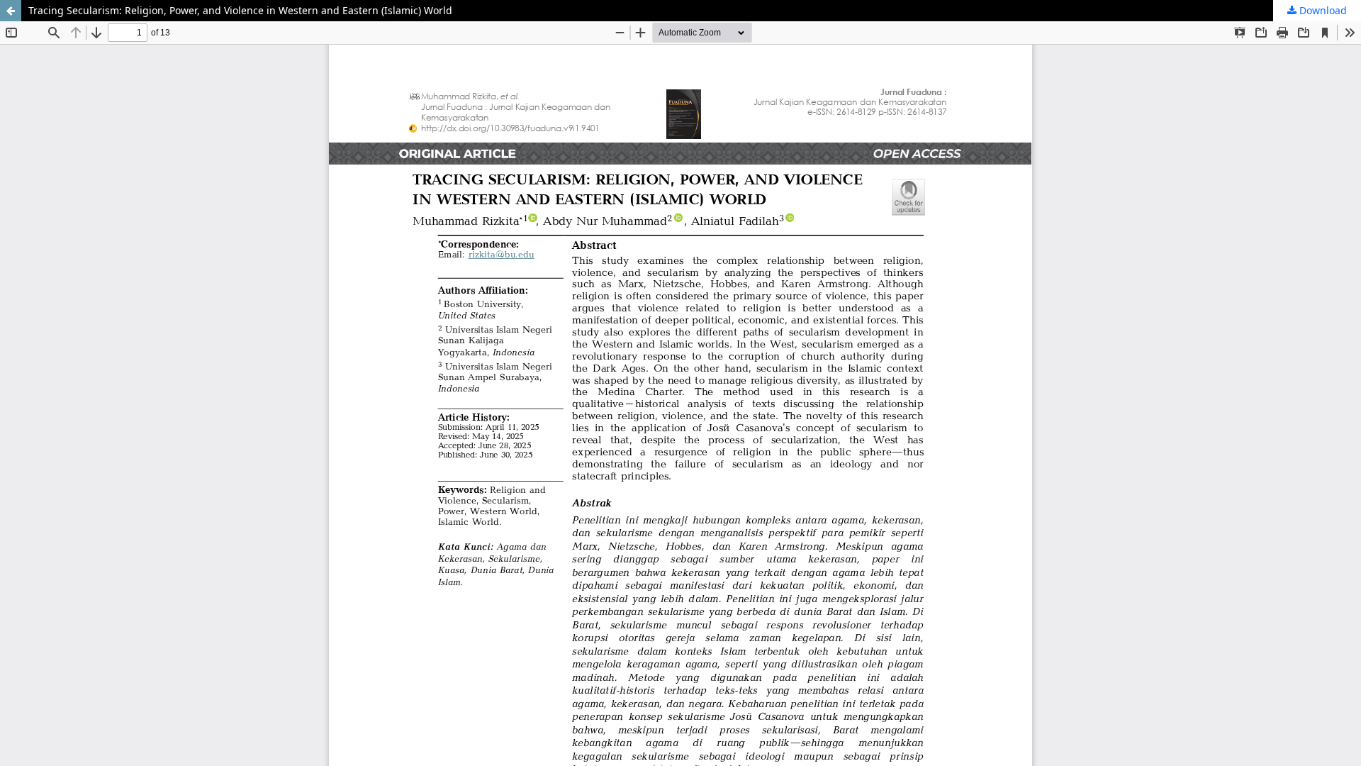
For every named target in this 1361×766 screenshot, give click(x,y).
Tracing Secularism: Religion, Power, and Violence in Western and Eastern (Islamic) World (240, 10)
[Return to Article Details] (10, 10)
